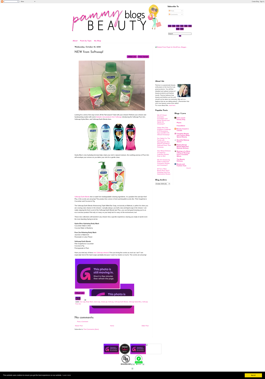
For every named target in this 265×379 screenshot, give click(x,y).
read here (172, 105)
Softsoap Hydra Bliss (135, 302)
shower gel (104, 302)
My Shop (97, 41)
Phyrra (179, 122)
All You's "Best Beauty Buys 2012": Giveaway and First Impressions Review (163, 171)
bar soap (82, 302)
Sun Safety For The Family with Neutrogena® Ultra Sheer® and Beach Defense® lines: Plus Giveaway (164, 142)
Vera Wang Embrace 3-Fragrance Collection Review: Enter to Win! (164, 153)
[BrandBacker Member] (126, 364)
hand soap (97, 302)
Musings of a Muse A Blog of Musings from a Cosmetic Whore (183, 153)
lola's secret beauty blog (181, 118)
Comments (174, 14)
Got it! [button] (253, 375)
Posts (172, 11)
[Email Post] (85, 300)
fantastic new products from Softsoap (108, 117)
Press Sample (143, 57)
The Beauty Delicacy (181, 160)
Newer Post (79, 326)
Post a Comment (82, 321)
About (75, 41)
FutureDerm (181, 126)
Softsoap (111, 302)
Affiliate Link (132, 57)
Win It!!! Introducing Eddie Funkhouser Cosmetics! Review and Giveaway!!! (163, 162)
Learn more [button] (67, 375)
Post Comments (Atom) (91, 329)
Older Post (145, 326)
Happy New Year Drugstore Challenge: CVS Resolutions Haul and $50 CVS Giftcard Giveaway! (164, 131)
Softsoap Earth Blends (82, 197)
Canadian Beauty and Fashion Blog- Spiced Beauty (183, 135)
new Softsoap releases (101, 252)
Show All (188, 168)
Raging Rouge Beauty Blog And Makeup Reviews (183, 146)
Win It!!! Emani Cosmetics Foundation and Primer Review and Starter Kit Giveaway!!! (163, 119)
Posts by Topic (86, 41)
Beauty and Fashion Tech (181, 165)
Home (112, 326)
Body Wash (89, 302)
